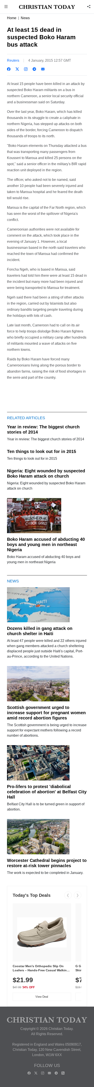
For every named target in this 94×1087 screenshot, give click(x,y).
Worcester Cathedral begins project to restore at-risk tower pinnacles (47, 863)
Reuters (13, 60)
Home (11, 18)
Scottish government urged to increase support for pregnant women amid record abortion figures (46, 712)
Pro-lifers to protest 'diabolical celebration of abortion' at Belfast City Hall (47, 791)
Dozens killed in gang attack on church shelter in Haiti (39, 631)
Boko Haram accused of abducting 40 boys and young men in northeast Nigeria (46, 544)
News (25, 18)
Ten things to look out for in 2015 (41, 451)
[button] (6, 7)
